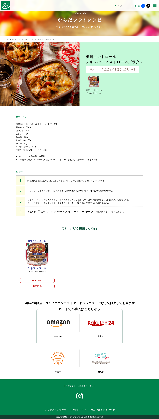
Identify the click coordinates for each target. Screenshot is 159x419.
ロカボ (58, 371)
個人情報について (78, 409)
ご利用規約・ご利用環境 (55, 409)
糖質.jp (101, 371)
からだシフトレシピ (20, 39)
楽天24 (101, 336)
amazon (58, 336)
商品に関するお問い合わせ (103, 409)
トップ (8, 39)
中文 (120, 5)
